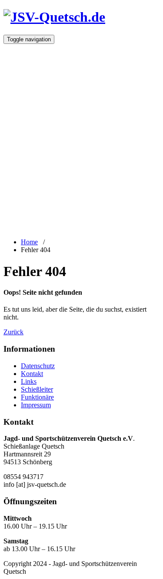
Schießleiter (37, 389)
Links (29, 381)
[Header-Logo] (54, 17)
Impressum (36, 405)
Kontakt (32, 373)
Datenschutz (38, 365)
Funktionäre (37, 397)
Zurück (13, 332)
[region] (81, 136)
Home (29, 242)
